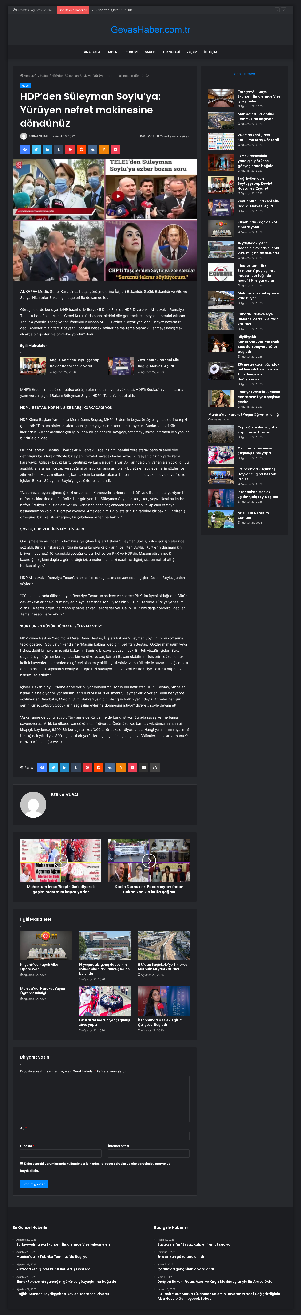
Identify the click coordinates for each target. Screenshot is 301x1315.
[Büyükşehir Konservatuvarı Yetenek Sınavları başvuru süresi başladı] (221, 343)
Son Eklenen (244, 74)
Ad (23, 1128)
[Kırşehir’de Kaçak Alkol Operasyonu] (46, 945)
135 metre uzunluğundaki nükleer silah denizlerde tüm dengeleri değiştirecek (259, 372)
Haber (112, 52)
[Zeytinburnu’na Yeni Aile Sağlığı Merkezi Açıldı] (121, 366)
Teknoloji (171, 52)
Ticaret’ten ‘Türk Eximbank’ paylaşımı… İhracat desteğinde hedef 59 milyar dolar (256, 273)
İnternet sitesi (118, 1146)
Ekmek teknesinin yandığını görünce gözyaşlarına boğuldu (257, 161)
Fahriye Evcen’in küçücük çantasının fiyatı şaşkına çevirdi (259, 397)
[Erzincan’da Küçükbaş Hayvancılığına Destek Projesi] (221, 475)
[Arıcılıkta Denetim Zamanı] (221, 519)
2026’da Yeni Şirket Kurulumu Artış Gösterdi (124, 10)
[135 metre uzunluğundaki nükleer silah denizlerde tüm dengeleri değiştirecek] (221, 371)
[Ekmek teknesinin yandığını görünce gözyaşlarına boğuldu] (221, 162)
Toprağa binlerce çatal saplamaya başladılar (258, 430)
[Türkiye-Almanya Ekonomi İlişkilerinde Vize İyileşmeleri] (221, 98)
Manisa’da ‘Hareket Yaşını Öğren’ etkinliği (42, 990)
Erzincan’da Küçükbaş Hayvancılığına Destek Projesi (257, 474)
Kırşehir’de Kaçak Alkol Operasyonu (39, 966)
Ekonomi (131, 52)
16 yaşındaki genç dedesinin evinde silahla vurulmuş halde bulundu (104, 969)
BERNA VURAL (39, 136)
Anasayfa (92, 52)
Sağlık (150, 52)
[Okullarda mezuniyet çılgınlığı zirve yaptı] (105, 1001)
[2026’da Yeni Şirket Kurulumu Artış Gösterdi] (221, 141)
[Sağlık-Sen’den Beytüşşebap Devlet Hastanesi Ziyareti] (33, 366)
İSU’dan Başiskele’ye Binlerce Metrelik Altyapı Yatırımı (162, 966)
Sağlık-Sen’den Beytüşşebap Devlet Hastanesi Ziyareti (255, 183)
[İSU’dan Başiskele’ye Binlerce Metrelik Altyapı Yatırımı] (164, 945)
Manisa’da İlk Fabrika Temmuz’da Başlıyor (256, 116)
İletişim (210, 52)
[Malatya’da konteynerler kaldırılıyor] (221, 300)
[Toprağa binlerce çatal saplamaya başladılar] (221, 434)
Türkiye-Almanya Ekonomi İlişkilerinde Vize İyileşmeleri (259, 96)
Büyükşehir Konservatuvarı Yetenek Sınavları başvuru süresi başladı (258, 344)
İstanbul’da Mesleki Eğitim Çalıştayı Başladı (160, 1022)
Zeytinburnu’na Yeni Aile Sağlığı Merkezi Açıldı (258, 203)
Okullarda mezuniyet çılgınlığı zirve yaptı (104, 1022)
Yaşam (191, 52)
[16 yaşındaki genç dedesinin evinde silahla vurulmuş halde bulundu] (105, 945)
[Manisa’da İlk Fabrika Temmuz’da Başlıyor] (221, 120)
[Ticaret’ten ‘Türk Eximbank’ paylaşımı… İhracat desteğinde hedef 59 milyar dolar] (221, 272)
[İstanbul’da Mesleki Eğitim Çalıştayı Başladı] (164, 1001)
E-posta (27, 1146)
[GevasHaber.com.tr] (150, 29)
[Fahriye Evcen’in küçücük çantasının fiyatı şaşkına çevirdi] (221, 398)
